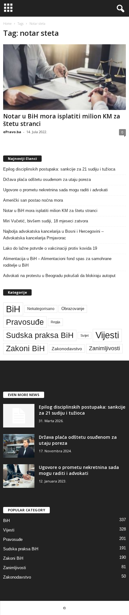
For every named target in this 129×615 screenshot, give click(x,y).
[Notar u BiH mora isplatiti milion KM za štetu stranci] (64, 77)
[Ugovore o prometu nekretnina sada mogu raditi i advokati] (18, 476)
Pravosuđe (25, 322)
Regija (55, 322)
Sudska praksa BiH (40, 335)
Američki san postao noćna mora (33, 200)
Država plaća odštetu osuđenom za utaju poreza (47, 179)
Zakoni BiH (25, 348)
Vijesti (107, 335)
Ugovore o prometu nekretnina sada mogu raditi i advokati (55, 190)
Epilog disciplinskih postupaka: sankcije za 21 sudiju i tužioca (59, 169)
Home (7, 23)
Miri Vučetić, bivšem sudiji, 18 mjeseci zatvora (45, 221)
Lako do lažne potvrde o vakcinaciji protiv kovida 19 (50, 248)
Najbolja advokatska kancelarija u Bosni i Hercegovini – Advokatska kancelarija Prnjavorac (53, 234)
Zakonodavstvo (67, 348)
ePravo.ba (12, 131)
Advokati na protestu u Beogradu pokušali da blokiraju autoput (59, 275)
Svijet (84, 335)
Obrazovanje (72, 309)
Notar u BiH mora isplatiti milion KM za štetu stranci (61, 120)
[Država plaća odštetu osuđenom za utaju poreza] (18, 446)
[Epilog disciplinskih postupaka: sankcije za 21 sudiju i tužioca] (18, 415)
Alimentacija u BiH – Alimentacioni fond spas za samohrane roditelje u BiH (57, 262)
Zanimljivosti (104, 348)
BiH (13, 309)
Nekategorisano (40, 309)
